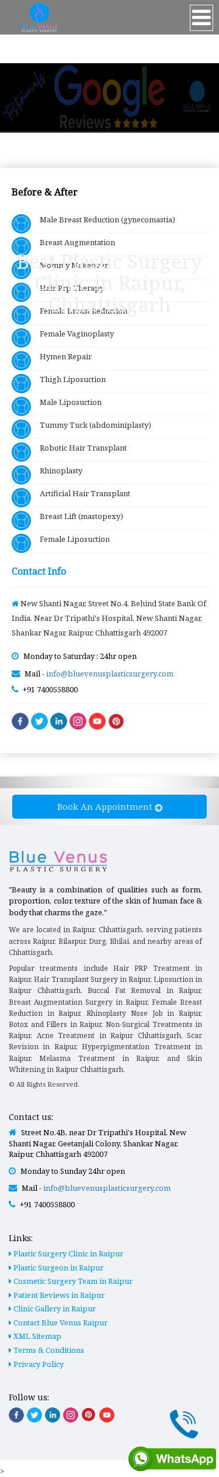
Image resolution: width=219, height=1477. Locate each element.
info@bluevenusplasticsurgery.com (109, 673)
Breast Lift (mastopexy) (77, 516)
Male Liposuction (66, 402)
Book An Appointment (106, 806)
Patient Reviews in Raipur (58, 1295)
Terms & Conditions (48, 1350)
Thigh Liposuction (68, 379)
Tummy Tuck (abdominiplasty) (91, 425)
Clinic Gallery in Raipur (54, 1308)
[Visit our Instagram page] (70, 1415)
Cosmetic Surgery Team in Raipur (72, 1281)
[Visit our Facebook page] (16, 1415)
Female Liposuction (70, 539)
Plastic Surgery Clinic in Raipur (67, 1253)
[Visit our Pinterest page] (88, 1414)
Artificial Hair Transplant (80, 493)
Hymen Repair (61, 356)
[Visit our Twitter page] (34, 1415)
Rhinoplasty (56, 470)
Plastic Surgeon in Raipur (57, 1267)
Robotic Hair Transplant (79, 447)
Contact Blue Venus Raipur (59, 1322)
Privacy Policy (38, 1364)
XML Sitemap (36, 1336)
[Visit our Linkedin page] (52, 1415)
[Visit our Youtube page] (106, 1415)
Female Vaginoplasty (72, 333)
